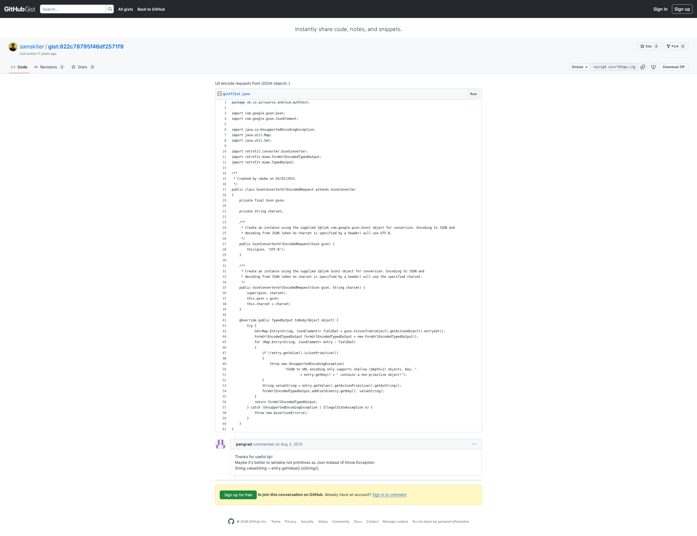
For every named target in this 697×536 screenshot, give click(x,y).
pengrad (244, 444)
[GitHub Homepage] (231, 521)
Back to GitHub (151, 9)
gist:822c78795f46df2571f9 (86, 46)
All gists (125, 9)
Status (323, 521)
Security (307, 521)
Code (22, 67)
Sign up (682, 9)
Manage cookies (395, 521)
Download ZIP (674, 67)
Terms (275, 521)
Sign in (660, 9)
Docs (358, 521)
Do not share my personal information (440, 521)
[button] (642, 67)
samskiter (32, 46)
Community (341, 521)
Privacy (290, 521)
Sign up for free (238, 494)
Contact (372, 521)
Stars (85, 67)
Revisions (51, 67)
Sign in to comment (389, 494)
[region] (348, 266)
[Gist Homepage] (20, 9)
